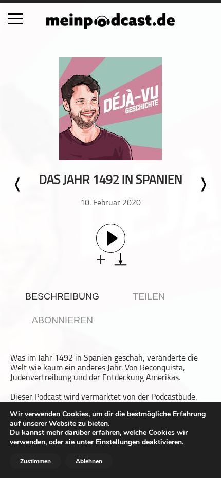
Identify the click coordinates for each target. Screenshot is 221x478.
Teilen (149, 296)
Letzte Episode (18, 184)
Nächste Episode (203, 184)
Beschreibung (62, 296)
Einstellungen (118, 442)
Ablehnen (89, 461)
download (120, 259)
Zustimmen (35, 461)
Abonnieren (62, 320)
